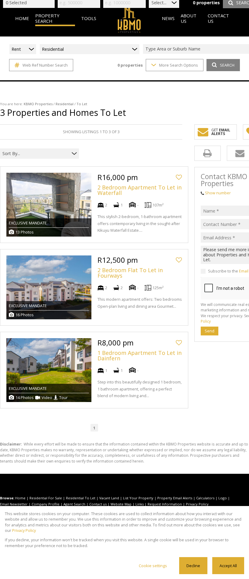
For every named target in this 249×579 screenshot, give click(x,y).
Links (139, 504)
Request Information (165, 504)
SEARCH (227, 65)
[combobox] (36, 153)
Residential (64, 104)
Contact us (98, 504)
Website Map (121, 504)
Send (209, 331)
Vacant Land (109, 498)
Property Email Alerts (174, 498)
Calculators (205, 498)
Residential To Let (80, 498)
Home (20, 498)
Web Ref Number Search (45, 65)
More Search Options (178, 65)
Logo (222, 498)
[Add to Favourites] (179, 177)
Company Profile (46, 504)
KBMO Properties (38, 104)
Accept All (228, 565)
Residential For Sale (45, 498)
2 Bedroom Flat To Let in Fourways (130, 272)
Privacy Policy (197, 504)
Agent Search (74, 504)
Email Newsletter (14, 504)
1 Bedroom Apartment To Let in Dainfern (139, 355)
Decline (193, 565)
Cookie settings (153, 565)
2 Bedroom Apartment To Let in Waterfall (139, 190)
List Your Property (138, 498)
